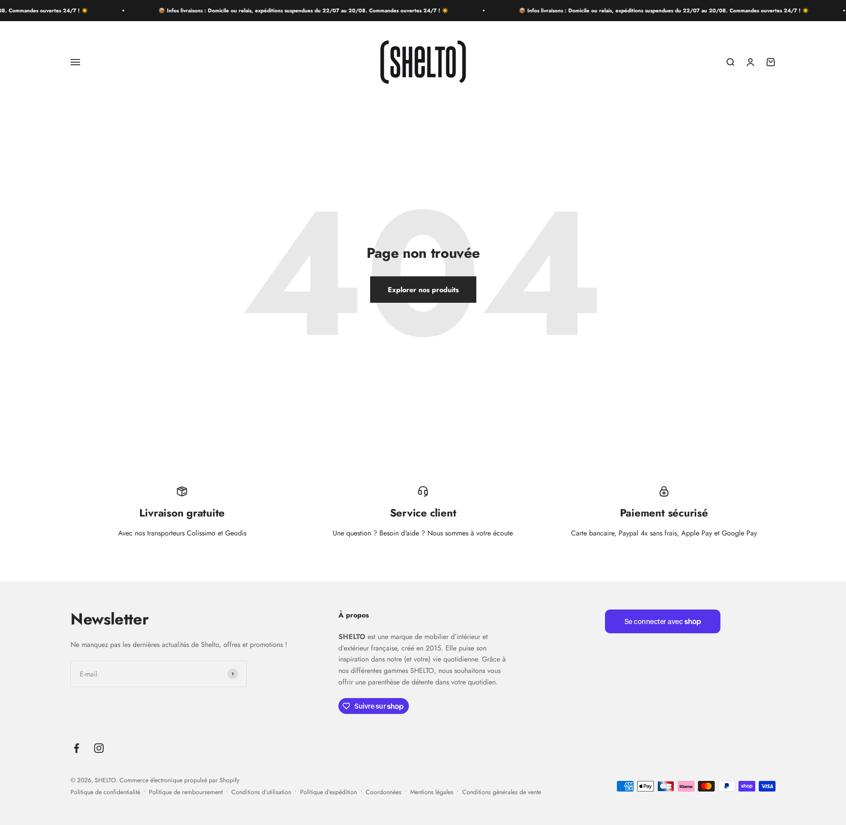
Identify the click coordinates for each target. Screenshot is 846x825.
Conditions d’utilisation (261, 792)
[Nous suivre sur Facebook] (76, 748)
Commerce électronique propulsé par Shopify (179, 780)
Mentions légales (431, 792)
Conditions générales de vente (501, 792)
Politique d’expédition (328, 792)
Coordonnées (383, 792)
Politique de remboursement (186, 792)
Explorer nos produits (423, 290)
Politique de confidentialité (105, 792)
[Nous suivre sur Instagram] (99, 748)
